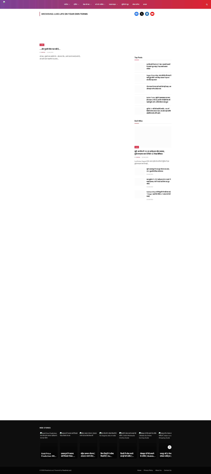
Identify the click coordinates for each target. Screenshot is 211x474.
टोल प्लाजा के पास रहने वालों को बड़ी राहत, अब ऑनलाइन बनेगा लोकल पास (159, 88)
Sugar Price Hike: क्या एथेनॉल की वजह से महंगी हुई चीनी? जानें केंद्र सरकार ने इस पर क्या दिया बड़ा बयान (159, 77)
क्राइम (145, 4)
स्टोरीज (66, 4)
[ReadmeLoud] (6, 4)
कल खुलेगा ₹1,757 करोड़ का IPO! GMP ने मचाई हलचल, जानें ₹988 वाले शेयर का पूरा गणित (159, 181)
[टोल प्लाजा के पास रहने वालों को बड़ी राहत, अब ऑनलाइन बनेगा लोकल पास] (140, 89)
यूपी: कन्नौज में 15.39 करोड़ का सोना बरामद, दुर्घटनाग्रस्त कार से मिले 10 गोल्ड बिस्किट (150, 152)
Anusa (43, 52)
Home (139, 470)
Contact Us (167, 470)
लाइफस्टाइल (112, 4)
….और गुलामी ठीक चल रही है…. (50, 49)
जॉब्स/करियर (135, 4)
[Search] (207, 4)
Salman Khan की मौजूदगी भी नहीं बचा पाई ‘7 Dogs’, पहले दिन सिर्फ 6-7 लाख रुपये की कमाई (159, 194)
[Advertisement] (153, 36)
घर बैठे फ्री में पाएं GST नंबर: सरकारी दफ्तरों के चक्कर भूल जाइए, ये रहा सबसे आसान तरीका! (158, 66)
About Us (158, 470)
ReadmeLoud (66, 470)
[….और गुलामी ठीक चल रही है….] (61, 33)
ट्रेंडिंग (75, 4)
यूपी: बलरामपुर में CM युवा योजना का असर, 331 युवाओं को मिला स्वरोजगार (158, 170)
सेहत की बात (86, 4)
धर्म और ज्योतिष (99, 4)
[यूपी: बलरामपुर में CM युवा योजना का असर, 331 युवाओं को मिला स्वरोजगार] (140, 171)
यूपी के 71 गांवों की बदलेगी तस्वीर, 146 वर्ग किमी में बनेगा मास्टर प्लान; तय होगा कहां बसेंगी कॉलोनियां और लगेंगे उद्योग (159, 111)
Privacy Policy (148, 470)
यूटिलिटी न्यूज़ (125, 4)
